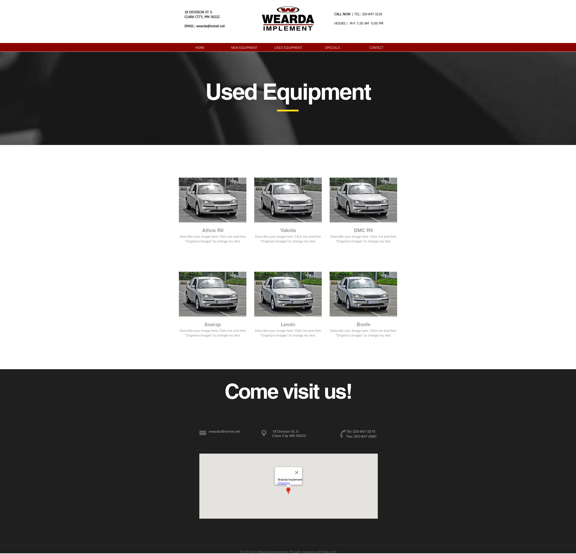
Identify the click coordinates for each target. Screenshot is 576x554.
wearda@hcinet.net (210, 26)
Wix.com (329, 552)
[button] (244, 47)
